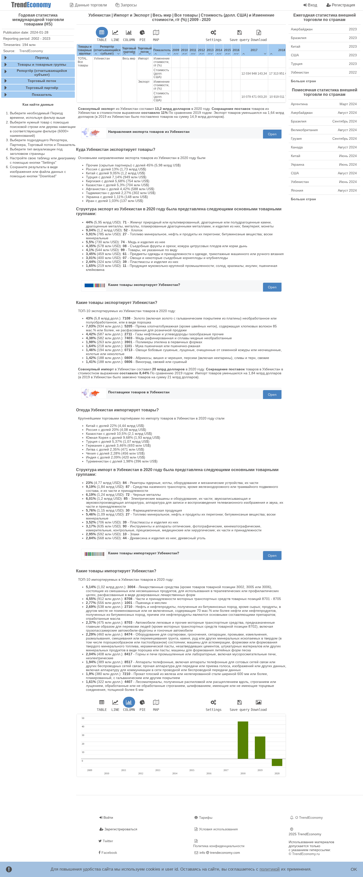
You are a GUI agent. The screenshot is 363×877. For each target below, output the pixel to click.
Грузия (324, 138)
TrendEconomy (31, 51)
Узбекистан (324, 72)
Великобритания (324, 130)
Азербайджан (324, 29)
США (324, 55)
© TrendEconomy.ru (304, 854)
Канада (324, 147)
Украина (324, 164)
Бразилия (324, 38)
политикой (270, 869)
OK (354, 869)
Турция (324, 64)
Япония (324, 190)
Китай (324, 46)
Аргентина (324, 104)
